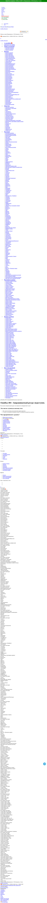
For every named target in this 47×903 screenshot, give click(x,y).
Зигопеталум (8, 123)
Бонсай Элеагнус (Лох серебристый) (13, 98)
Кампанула (7, 184)
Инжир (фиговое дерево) (10, 227)
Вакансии (5, 458)
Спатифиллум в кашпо (10, 305)
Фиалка (7, 193)
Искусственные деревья (10, 276)
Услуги (2, 14)
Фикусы (7, 219)
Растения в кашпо (6, 427)
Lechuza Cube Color (9, 339)
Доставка (3, 7)
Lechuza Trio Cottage (9, 365)
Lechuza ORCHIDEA (9, 347)
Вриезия (7, 232)
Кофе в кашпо (8, 290)
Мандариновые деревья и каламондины (13, 167)
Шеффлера (7, 162)
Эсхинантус (7, 243)
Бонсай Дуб (7, 84)
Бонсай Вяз (7, 101)
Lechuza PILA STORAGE (10, 346)
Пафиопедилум (8, 129)
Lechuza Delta (8, 357)
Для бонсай (7, 391)
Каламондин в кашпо (9, 289)
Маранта (7, 211)
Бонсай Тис (7, 72)
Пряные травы (8, 145)
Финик (6, 159)
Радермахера (8, 216)
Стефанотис (7, 191)
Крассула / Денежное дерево (11, 268)
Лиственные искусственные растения (13, 277)
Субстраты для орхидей (10, 386)
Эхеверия (7, 272)
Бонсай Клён (8, 103)
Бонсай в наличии (9, 52)
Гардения (7, 175)
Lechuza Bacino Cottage (10, 324)
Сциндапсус (8, 235)
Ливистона (7, 155)
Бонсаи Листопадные (9, 57)
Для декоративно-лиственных (11, 393)
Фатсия (6, 250)
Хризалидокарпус (9, 161)
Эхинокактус (8, 273)
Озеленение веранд (7, 469)
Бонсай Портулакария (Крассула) (12, 94)
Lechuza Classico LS (9, 336)
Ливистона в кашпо (9, 295)
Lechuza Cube (8, 320)
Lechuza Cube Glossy (9, 337)
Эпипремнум (8, 242)
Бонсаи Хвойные (9, 53)
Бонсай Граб (8, 100)
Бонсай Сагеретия (9, 95)
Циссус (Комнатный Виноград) (12, 240)
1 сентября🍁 (6, 419)
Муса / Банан (8, 246)
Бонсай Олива (8, 79)
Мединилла (7, 185)
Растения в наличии (9, 47)
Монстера (7, 213)
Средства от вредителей (10, 388)
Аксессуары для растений (10, 373)
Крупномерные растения (10, 134)
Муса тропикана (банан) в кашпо (12, 298)
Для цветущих (8, 392)
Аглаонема (7, 197)
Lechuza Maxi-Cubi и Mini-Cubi (11, 349)
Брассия (7, 122)
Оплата (2, 10)
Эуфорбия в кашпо (9, 314)
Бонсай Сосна (8, 62)
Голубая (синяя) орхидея (10, 113)
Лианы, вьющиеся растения (11, 141)
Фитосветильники (9, 396)
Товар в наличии (6, 422)
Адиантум (7, 259)
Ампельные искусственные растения (13, 275)
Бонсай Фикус (8, 96)
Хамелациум (8, 222)
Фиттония (7, 221)
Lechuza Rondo (8, 358)
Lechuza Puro (8, 317)
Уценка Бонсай (8, 61)
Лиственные (8, 138)
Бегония (7, 174)
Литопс (7, 269)
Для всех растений (9, 385)
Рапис (6, 153)
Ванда (6, 110)
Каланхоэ (7, 181)
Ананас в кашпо (8, 285)
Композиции (8, 164)
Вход (5, 24)
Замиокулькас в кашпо (10, 288)
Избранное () (12, 885)
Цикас (6, 150)
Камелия (7, 183)
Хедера (6, 239)
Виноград (7, 226)
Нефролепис (8, 262)
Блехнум (7, 260)
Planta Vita (7, 379)
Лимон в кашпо (8, 296)
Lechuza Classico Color (10, 335)
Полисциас (7, 215)
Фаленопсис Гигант (9, 117)
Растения (7, 163)
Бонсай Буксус (8, 87)
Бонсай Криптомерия (9, 71)
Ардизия (7, 173)
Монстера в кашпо (9, 297)
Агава (6, 264)
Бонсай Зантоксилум (9, 90)
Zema (6, 374)
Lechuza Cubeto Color (9, 356)
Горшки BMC (8, 375)
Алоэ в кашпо (8, 284)
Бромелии (7, 140)
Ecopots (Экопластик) (9, 376)
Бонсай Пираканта (9, 80)
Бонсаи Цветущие (9, 54)
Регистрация (6, 23)
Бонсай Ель (7, 70)
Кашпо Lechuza (6, 428)
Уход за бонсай (4, 18)
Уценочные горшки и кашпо (11, 384)
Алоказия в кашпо (9, 283)
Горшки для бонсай (9, 59)
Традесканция (8, 237)
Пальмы (7, 142)
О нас (2, 13)
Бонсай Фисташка (9, 97)
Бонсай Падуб (8, 93)
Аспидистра (7, 200)
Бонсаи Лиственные (9, 55)
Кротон (7, 208)
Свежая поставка (6, 421)
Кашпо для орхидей (9, 382)
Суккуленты (8, 146)
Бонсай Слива (8, 81)
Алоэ (6, 266)
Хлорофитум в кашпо (9, 311)
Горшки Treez (8, 380)
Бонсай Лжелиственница (10, 69)
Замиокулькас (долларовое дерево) (12, 205)
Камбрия (7, 124)
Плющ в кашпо (8, 304)
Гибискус (7, 177)
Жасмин (7, 180)
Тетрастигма (8, 236)
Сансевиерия (8, 217)
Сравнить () (18, 885)
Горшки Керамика (9, 381)
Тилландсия (7, 234)
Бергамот (7, 168)
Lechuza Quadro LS (9, 321)
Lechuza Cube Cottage (9, 359)
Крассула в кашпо (9, 292)
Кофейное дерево (9, 228)
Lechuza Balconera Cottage (10, 364)
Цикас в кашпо (8, 312)
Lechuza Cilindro (8, 355)
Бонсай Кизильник (9, 91)
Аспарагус (7, 199)
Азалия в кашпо (8, 282)
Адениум (7, 265)
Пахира (7, 214)
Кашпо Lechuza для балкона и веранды (13, 331)
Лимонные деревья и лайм (10, 166)
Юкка (6, 258)
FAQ (2, 12)
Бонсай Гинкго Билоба (10, 89)
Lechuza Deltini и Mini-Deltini (11, 350)
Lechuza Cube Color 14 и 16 (11, 348)
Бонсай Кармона (8, 78)
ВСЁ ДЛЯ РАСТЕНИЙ (8, 468)
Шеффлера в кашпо (9, 307)
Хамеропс (7, 151)
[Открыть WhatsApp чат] (2, 21)
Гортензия (7, 179)
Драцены (7, 204)
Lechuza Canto (8, 354)
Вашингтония (8, 156)
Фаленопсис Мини (9, 118)
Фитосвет (7, 372)
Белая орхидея (8, 112)
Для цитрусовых (8, 394)
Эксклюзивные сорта (9, 170)
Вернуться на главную (7, 417)
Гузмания (7, 233)
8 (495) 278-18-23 (4, 28)
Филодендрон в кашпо (10, 308)
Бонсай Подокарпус (9, 67)
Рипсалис (7, 270)
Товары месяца (6, 420)
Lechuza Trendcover (9, 326)
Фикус (6, 158)
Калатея (7, 206)
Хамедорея (7, 253)
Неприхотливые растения (10, 135)
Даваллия (7, 261)
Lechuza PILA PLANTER (10, 344)
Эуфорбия (7, 271)
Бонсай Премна (8, 86)
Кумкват (7, 169)
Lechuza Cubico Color (9, 341)
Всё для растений (6, 429)
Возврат (2, 9)
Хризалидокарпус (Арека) (10, 256)
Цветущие (7, 137)
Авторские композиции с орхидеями (13, 120)
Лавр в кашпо (8, 294)
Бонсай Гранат (8, 75)
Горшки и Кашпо (9, 369)
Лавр (6, 210)
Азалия (6, 171)
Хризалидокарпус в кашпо (11, 310)
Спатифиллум (8, 190)
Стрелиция (7, 192)
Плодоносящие (8, 139)
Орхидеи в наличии (9, 48)
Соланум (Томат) (8, 230)
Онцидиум (7, 128)
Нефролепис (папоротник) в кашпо (12, 299)
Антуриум (7, 172)
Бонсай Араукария (9, 65)
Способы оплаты (6, 454)
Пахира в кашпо (8, 301)
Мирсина (7, 212)
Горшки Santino (8, 377)
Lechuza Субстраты (9, 333)
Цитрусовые (8, 136)
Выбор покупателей (5, 16)
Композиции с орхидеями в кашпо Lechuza (14, 121)
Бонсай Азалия (8, 73)
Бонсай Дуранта (8, 85)
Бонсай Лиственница (9, 68)
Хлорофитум (8, 223)
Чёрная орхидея (8, 114)
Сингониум (7, 218)
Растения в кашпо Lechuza (10, 281)
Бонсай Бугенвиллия (9, 74)
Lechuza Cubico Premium (10, 343)
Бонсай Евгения (8, 76)
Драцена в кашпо (9, 287)
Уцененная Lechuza (9, 332)
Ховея (6, 160)
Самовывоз (3, 8)
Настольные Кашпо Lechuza (11, 328)
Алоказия (7, 196)
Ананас (7, 225)
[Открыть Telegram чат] (2, 20)
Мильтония (7, 126)
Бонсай (4, 464)
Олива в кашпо (8, 300)
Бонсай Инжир (8, 102)
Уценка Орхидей (8, 119)
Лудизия (7, 125)
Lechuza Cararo (8, 353)
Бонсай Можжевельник (10, 63)
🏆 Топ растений (4, 19)
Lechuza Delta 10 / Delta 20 (10, 323)
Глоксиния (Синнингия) (10, 178)
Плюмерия (7, 189)
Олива (6, 229)
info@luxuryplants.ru (4, 437)
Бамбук (6, 202)
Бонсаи (4, 423)
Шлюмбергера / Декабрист (11, 195)
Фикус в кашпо (8, 309)
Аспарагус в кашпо (9, 286)
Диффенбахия (8, 203)
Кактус (6, 267)
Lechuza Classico (8, 319)
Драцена (7, 157)
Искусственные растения (10, 147)
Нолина (7, 149)
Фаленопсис (8, 109)
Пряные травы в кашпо (10, 303)
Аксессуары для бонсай (10, 60)
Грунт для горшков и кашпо (11, 370)
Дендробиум (8, 111)
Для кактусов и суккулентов (11, 395)
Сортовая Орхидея (9, 115)
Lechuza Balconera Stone (10, 360)
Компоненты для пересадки (11, 387)
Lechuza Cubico (8, 322)
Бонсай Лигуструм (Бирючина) (11, 92)
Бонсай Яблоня (8, 82)
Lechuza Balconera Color (10, 363)
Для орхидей (8, 390)
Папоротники (8, 144)
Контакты (3, 11)
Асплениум (7, 201)
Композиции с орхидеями (10, 108)
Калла (6, 182)
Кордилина (7, 207)
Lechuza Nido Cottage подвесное (12, 361)
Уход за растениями (5, 17)
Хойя (6, 194)
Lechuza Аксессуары (9, 334)
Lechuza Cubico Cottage (10, 342)
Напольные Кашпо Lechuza (11, 330)
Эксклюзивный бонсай (10, 58)
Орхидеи (5, 425)
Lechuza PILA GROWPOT (10, 345)
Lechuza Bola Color (9, 325)
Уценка (6, 148)
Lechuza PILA (8, 327)
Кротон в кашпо (8, 293)
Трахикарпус (8, 152)
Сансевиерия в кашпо (10, 306)
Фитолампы (7, 397)
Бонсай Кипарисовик (9, 64)
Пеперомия (7, 188)
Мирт (6, 186)
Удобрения (7, 371)
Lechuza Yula (8, 352)
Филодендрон (8, 238)
